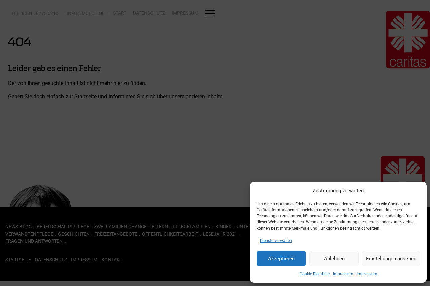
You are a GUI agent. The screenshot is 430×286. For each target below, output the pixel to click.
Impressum (343, 274)
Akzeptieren (281, 259)
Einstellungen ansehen (391, 259)
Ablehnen (334, 259)
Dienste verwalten (276, 240)
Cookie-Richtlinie (315, 274)
